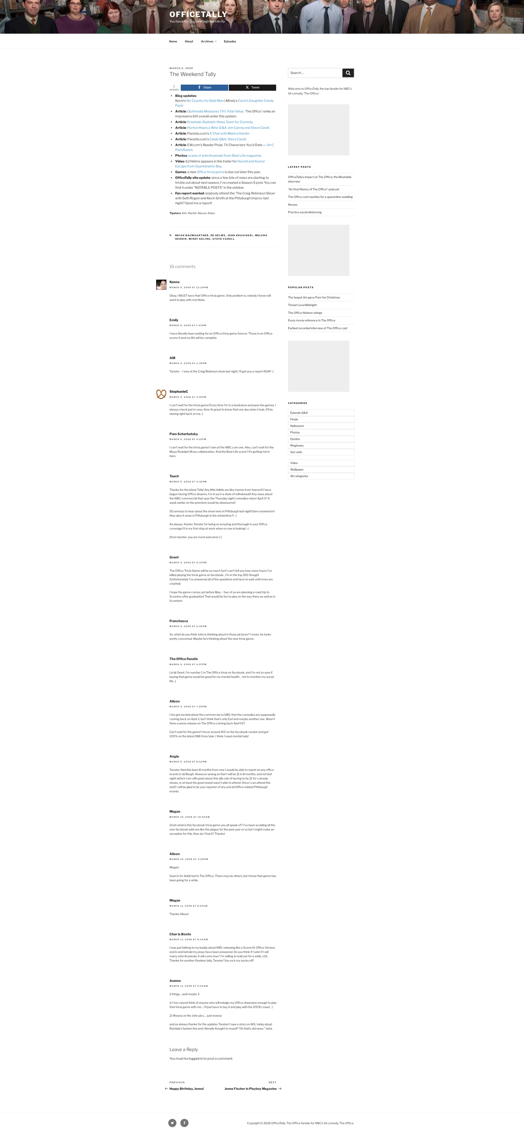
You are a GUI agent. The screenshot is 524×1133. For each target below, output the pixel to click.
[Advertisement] (318, 129)
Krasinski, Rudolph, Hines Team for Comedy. (220, 122)
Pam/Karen (183, 150)
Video (294, 463)
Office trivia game (210, 172)
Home (173, 41)
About (189, 41)
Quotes (295, 439)
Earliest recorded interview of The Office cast (317, 328)
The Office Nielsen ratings (305, 312)
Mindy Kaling (200, 238)
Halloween (297, 426)
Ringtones (297, 445)
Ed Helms (218, 235)
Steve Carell (223, 238)
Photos (295, 432)
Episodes (230, 41)
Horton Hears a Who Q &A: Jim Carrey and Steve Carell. (228, 128)
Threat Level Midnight (302, 305)
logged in (196, 1058)
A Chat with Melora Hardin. (230, 133)
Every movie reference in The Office (311, 320)
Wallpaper (297, 469)
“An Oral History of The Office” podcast (313, 189)
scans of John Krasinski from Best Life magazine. (225, 156)
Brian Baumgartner (192, 235)
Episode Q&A (299, 412)
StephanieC (178, 392)
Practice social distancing (305, 212)
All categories (299, 476)
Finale (294, 419)
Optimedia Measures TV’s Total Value (215, 111)
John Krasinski (240, 235)
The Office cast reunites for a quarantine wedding (320, 196)
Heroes (292, 204)
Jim (269, 145)
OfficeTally (198, 14)
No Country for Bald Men (205, 101)
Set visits (296, 452)
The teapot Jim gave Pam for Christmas (314, 297)
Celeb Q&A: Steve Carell (228, 139)
